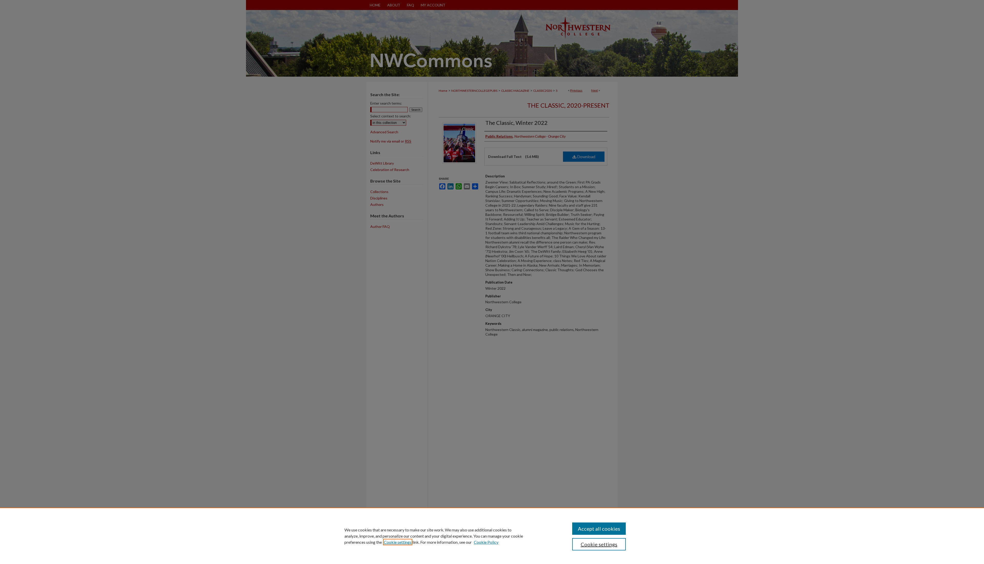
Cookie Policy (486, 542)
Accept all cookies (599, 529)
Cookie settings (398, 542)
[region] (492, 536)
